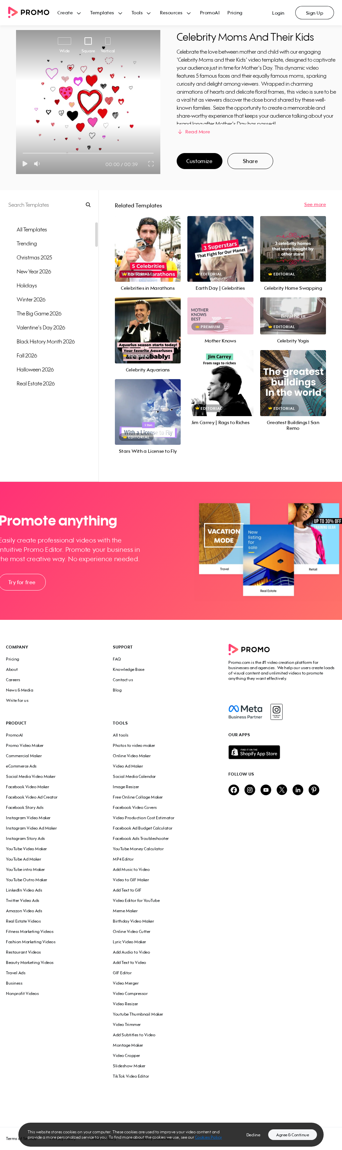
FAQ (117, 659)
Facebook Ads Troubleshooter (141, 838)
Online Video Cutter (132, 931)
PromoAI (210, 12)
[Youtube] (266, 790)
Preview (148, 241)
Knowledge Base (128, 669)
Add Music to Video (131, 869)
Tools (137, 12)
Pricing (234, 12)
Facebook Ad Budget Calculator (143, 828)
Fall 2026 (27, 355)
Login (278, 13)
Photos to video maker (134, 745)
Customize (199, 161)
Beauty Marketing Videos (30, 962)
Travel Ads (15, 972)
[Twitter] (282, 790)
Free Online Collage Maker (138, 797)
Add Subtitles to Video (134, 1034)
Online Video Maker (132, 755)
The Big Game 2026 (39, 313)
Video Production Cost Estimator (144, 817)
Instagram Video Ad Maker (31, 828)
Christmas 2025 (34, 257)
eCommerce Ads (21, 766)
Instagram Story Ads (25, 838)
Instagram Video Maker (28, 817)
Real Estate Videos (23, 921)
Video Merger (126, 983)
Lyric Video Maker (129, 941)
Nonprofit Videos (22, 993)
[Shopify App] (282, 752)
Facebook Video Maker (27, 786)
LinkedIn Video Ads (24, 890)
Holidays (27, 285)
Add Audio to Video (131, 952)
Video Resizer (125, 1003)
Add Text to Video (129, 962)
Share (250, 161)
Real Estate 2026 (36, 383)
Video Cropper (126, 1055)
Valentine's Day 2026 (41, 327)
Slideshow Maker (129, 1065)
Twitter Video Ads (22, 900)
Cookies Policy (208, 1137)
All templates (32, 229)
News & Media (19, 690)
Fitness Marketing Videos (29, 931)
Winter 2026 (31, 299)
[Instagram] (276, 712)
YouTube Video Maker (26, 848)
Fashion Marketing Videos (30, 941)
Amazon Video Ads (24, 910)
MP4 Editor (123, 859)
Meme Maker (125, 910)
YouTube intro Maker (25, 869)
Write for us (17, 700)
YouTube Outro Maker (26, 879)
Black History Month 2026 (46, 341)
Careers (13, 679)
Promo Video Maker (25, 745)
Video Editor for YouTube (136, 900)
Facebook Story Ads (24, 807)
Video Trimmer (127, 1024)
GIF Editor (122, 972)
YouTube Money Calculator (138, 848)
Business (14, 983)
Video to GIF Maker (131, 879)
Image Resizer (126, 786)
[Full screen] (151, 163)
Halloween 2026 (35, 369)
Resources (171, 12)
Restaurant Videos (23, 952)
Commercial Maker (24, 755)
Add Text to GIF (127, 890)
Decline (253, 1134)
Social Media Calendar (134, 776)
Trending (27, 243)
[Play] (25, 164)
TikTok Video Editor (131, 1076)
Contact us (123, 679)
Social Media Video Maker (30, 776)
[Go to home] (32, 13)
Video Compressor (130, 993)
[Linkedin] (298, 790)
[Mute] (38, 163)
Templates (102, 12)
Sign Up (315, 13)
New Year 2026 (34, 271)
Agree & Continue (292, 1134)
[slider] (23, 153)
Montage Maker (128, 1045)
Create (65, 12)
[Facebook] (245, 712)
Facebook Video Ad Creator (32, 797)
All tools (121, 735)
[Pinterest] (314, 790)
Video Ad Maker (128, 766)
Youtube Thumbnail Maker (138, 1014)
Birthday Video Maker (133, 921)
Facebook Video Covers (135, 807)
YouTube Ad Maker (23, 859)
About (12, 669)
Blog (117, 690)
